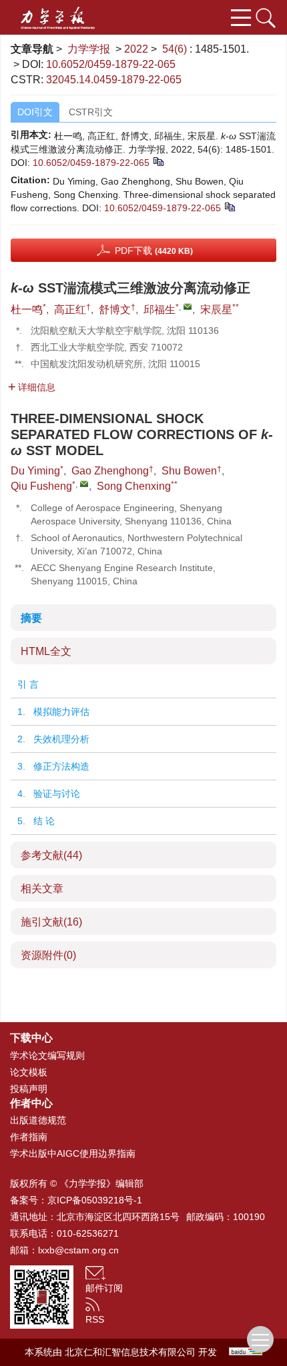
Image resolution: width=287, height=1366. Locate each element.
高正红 (70, 309)
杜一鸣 (27, 309)
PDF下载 (154, 250)
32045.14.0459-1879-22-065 (114, 79)
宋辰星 (216, 309)
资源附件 (48, 955)
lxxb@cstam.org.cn (78, 1250)
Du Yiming (35, 470)
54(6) (176, 49)
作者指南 (28, 1136)
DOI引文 (35, 112)
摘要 (31, 618)
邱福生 (160, 309)
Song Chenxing (134, 486)
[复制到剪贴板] (158, 160)
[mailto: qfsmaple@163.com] (84, 483)
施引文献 (51, 922)
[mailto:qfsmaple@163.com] (187, 306)
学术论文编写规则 (47, 1055)
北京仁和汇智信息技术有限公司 (130, 1352)
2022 (136, 49)
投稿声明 (28, 1088)
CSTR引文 (91, 112)
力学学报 (88, 49)
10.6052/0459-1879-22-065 (111, 64)
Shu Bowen (189, 470)
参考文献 (51, 855)
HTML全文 (46, 651)
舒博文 (115, 309)
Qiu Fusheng (41, 486)
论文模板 (28, 1072)
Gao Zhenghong (110, 470)
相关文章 (42, 888)
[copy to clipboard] (229, 206)
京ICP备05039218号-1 (94, 1200)
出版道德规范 (38, 1120)
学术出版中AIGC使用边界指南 (72, 1153)
